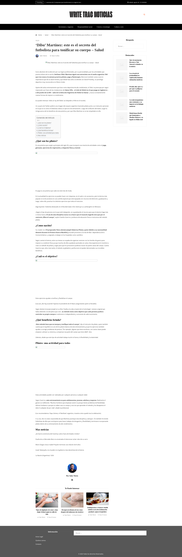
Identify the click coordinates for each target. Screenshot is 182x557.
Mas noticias (42, 135)
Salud (37, 40)
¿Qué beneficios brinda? (45, 130)
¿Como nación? (42, 125)
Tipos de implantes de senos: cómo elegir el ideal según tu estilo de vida (47, 512)
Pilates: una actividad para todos (48, 133)
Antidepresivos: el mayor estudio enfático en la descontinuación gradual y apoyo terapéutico (97, 510)
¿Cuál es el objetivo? (44, 128)
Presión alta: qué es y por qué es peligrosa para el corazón (136, 89)
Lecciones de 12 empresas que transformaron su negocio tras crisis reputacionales (64, 2)
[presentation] (44, 2)
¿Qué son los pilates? (44, 123)
